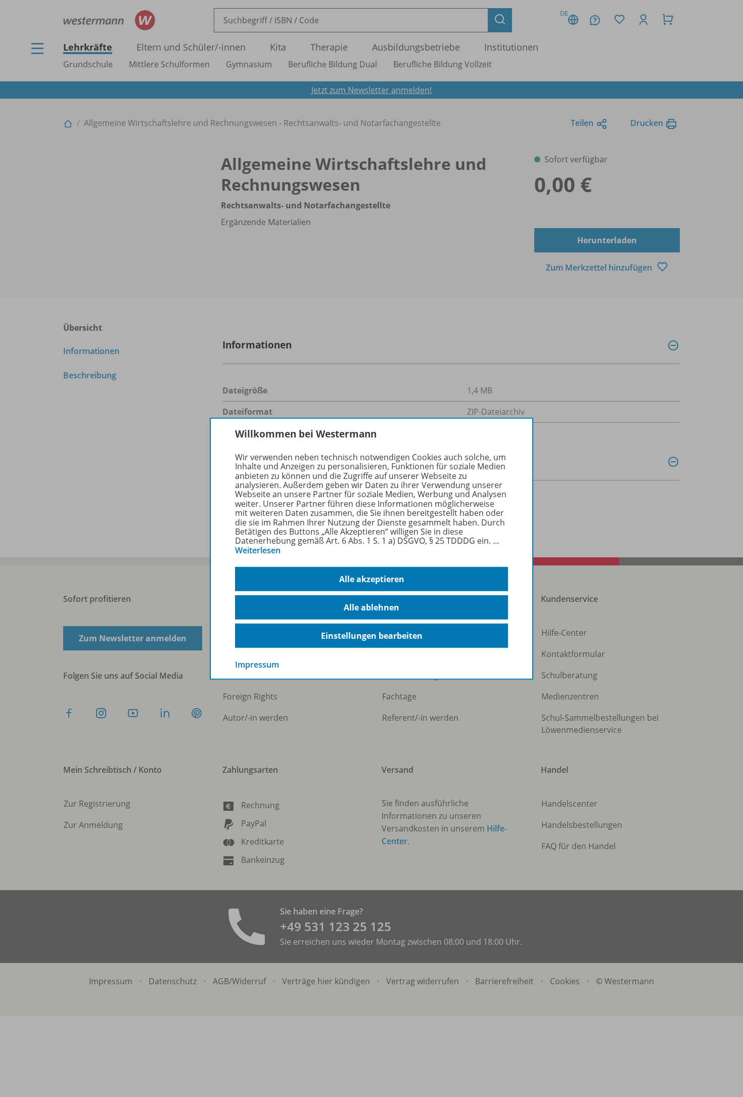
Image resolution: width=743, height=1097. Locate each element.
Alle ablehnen (371, 607)
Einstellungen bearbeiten (372, 635)
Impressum (257, 664)
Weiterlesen (258, 550)
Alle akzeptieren (371, 579)
